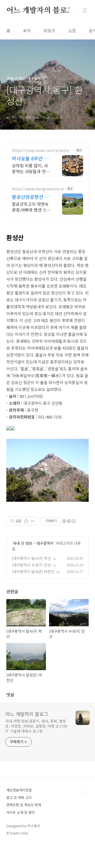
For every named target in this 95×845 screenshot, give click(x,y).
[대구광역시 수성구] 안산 (31, 564)
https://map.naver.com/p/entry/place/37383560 (42, 150)
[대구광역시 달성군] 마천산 (33, 571)
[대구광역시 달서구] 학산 (31, 558)
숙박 (27, 30)
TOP (84, 790)
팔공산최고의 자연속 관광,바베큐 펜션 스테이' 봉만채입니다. (31, 207)
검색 (73, 11)
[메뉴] (85, 10)
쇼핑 (72, 30)
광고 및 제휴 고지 (19, 797)
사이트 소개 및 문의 (20, 812)
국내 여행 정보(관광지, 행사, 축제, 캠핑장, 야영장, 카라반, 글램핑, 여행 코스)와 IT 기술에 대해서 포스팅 (36, 726)
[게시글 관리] (33, 521)
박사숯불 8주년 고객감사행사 (30, 158)
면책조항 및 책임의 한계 (23, 804)
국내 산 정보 (22, 543)
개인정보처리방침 (19, 790)
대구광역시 (45, 543)
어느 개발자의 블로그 (40, 10)
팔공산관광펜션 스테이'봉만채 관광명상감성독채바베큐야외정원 (31, 196)
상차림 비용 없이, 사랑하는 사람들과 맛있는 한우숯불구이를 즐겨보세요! (31, 168)
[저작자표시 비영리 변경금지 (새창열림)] (68, 521)
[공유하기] (26, 521)
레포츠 (49, 30)
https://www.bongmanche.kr (38, 189)
